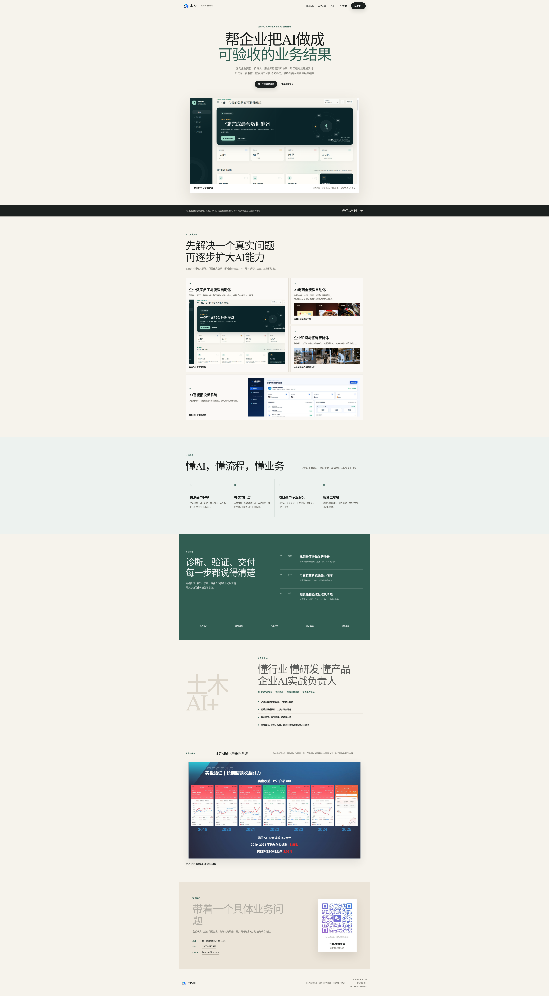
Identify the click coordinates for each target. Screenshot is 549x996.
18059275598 (209, 946)
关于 (333, 6)
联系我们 (358, 6)
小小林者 (343, 6)
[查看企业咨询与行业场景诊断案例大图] (327, 356)
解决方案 (310, 6)
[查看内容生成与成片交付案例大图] (327, 309)
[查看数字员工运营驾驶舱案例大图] (237, 332)
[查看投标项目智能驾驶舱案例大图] (304, 397)
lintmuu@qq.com (210, 952)
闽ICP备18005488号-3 (358, 987)
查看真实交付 (287, 84)
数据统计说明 (362, 983)
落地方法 (322, 6)
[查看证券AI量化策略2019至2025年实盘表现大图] (275, 810)
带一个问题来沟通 (266, 84)
